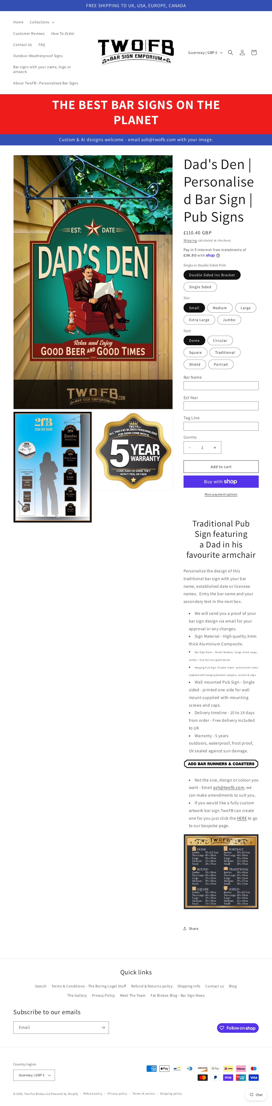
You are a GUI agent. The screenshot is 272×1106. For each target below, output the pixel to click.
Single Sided (200, 286)
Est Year (191, 397)
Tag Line (192, 418)
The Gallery (77, 995)
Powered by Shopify (64, 1094)
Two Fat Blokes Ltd (37, 1094)
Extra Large (199, 319)
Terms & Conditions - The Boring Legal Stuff (89, 986)
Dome (194, 340)
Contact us (214, 986)
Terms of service (144, 1093)
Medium (220, 307)
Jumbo (229, 319)
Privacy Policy (103, 995)
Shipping (190, 240)
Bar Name (193, 377)
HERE (242, 818)
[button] (42, 22)
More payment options (221, 494)
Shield (195, 364)
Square (195, 352)
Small (194, 307)
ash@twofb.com (228, 787)
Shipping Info (189, 986)
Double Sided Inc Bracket (212, 275)
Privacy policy (117, 1093)
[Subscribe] (103, 1027)
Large (246, 307)
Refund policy (92, 1093)
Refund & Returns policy (152, 986)
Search (41, 986)
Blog (233, 986)
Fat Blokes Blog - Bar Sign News (178, 995)
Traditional (225, 352)
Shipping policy (171, 1093)
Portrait (221, 364)
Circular (220, 340)
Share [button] (194, 928)
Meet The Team (133, 995)
